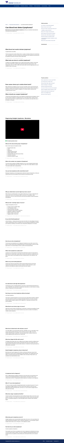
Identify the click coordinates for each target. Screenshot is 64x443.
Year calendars (16, 5)
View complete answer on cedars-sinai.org (19, 303)
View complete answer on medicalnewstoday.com (20, 336)
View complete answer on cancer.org (18, 158)
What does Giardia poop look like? (46, 86)
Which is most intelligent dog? (46, 92)
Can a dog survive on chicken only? (46, 81)
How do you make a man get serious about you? (49, 28)
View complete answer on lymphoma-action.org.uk (20, 176)
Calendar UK (56, 441)
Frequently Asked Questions (14, 24)
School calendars (37, 5)
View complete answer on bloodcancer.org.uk (19, 225)
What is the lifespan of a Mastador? (46, 84)
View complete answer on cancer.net (18, 423)
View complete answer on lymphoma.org (19, 247)
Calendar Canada (49, 441)
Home (7, 24)
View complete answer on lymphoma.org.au (19, 436)
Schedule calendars (24, 5)
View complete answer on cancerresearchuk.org (20, 390)
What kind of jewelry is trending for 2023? (47, 36)
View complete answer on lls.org (18, 58)
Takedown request (9, 58)
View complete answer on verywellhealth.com (19, 199)
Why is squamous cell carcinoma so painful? (48, 33)
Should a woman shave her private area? (47, 91)
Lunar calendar (44, 5)
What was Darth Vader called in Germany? (48, 83)
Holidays (30, 5)
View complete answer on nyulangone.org (19, 68)
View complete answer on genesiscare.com (19, 92)
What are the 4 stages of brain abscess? (47, 31)
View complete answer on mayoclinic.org (19, 401)
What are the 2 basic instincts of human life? (48, 40)
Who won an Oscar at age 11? (46, 94)
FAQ (49, 5)
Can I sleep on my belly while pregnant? (47, 25)
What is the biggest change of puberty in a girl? (48, 89)
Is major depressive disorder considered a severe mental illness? (49, 38)
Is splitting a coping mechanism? (46, 30)
